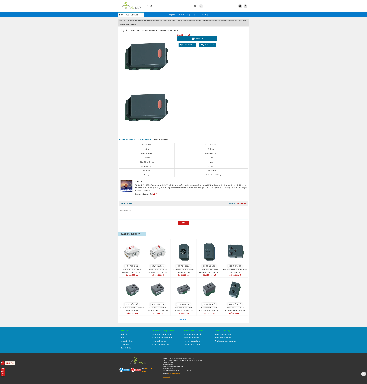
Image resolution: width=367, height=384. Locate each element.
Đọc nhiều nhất (241, 203)
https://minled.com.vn (174, 373)
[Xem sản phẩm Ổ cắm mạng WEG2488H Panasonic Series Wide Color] (209, 252)
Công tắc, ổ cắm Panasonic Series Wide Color (191, 20)
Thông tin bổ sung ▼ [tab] (161, 139)
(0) (202, 6)
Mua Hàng (199, 38)
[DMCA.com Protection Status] (151, 370)
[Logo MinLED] (131, 9)
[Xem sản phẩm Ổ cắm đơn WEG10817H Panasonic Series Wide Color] (235, 290)
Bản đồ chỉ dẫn (126, 348)
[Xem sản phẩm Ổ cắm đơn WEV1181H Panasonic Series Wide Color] (132, 290)
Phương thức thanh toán (192, 344)
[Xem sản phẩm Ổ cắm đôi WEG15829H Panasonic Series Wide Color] (183, 290)
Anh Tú (155, 194)
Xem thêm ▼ (183, 319)
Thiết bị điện (138, 20)
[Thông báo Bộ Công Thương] (125, 370)
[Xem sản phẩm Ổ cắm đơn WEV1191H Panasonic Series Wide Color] (235, 252)
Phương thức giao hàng (192, 341)
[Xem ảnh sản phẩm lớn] (145, 59)
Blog (188, 15)
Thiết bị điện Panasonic (150, 20)
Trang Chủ (122, 20)
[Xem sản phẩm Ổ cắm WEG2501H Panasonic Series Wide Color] (183, 252)
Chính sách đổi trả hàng (160, 344)
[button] (363, 374)
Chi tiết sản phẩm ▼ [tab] (144, 139)
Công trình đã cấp (127, 341)
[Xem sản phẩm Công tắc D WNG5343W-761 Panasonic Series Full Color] (132, 252)
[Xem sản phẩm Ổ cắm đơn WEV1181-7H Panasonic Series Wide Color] (158, 290)
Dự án (195, 15)
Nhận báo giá (209, 45)
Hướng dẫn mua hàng (191, 337)
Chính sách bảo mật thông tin (162, 337)
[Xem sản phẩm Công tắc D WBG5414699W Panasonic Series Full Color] (158, 252)
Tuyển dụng (204, 15)
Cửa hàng (130, 20)
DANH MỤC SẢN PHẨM (129, 15)
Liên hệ (123, 337)
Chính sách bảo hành (159, 341)
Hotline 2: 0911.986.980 (223, 337)
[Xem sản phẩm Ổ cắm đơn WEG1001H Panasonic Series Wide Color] (209, 290)
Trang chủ (171, 15)
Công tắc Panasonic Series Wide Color (218, 20)
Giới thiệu (180, 15)
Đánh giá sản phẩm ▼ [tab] (127, 139)
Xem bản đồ (166, 377)
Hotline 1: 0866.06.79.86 (223, 334)
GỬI (183, 223)
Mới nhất (232, 203)
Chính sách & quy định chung (162, 334)
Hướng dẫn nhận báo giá (192, 334)
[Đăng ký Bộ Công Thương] (136, 370)
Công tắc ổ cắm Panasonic (167, 20)
